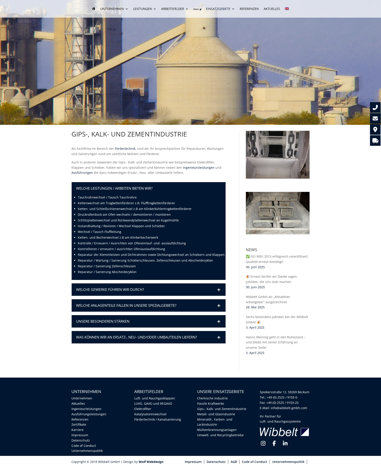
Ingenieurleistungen (86, 409)
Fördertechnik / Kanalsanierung (157, 419)
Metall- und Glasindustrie (216, 414)
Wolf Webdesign (151, 462)
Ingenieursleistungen (199, 167)
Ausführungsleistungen (88, 414)
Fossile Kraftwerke (210, 403)
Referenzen (249, 9)
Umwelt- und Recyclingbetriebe (220, 435)
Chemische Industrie (212, 398)
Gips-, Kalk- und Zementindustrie (221, 409)
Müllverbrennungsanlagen (217, 430)
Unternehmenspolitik (87, 451)
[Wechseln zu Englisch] (287, 12)
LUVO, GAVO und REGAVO (153, 403)
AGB (234, 462)
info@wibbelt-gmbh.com (289, 408)
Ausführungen (82, 172)
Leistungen (142, 9)
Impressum (79, 435)
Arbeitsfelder (172, 9)
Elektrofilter (142, 409)
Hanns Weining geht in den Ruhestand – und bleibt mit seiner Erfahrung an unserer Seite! (276, 342)
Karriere (77, 430)
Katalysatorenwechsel (150, 414)
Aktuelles (272, 9)
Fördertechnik (125, 148)
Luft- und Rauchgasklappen (154, 398)
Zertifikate (78, 424)
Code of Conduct (83, 446)
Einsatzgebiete (218, 9)
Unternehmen (112, 9)
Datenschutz (80, 440)
